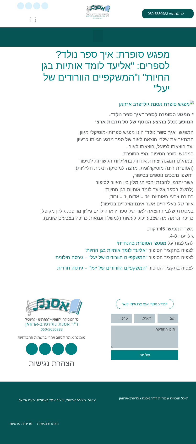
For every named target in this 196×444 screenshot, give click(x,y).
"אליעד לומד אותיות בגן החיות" (116, 250)
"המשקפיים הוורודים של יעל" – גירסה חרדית (101, 267)
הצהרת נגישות (51, 363)
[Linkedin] (28, 5)
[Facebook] (36, 5)
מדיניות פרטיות (21, 424)
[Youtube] (20, 5)
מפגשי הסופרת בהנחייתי (141, 243)
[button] (98, 36)
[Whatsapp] (44, 5)
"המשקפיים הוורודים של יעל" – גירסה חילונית (100, 257)
